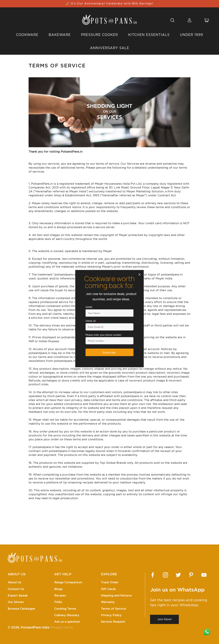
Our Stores (16, 602)
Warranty (108, 602)
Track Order (110, 582)
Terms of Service (113, 608)
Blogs (58, 589)
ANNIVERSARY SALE (109, 48)
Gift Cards (108, 589)
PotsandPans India (35, 627)
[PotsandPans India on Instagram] (165, 574)
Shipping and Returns (116, 595)
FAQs (58, 602)
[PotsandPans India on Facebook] (152, 574)
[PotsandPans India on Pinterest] (191, 574)
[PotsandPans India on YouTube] (204, 574)
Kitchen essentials (149, 35)
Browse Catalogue (21, 608)
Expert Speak (18, 595)
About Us (14, 582)
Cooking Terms (65, 608)
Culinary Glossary (66, 615)
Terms (68, 627)
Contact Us (16, 589)
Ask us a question (67, 621)
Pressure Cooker (99, 35)
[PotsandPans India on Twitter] (178, 574)
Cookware (27, 35)
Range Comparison (68, 582)
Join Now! (164, 619)
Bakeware (60, 35)
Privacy (55, 627)
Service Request (113, 621)
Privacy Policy (111, 615)
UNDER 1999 (191, 35)
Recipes (60, 595)
